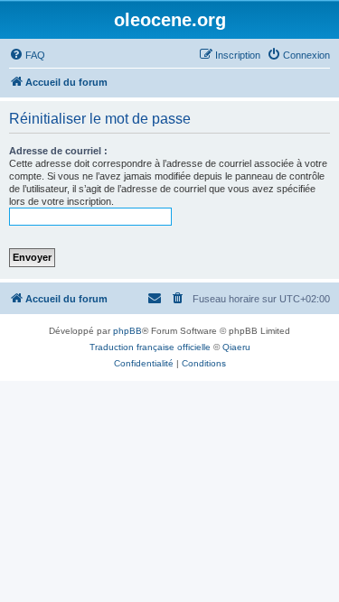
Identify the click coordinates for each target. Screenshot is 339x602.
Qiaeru (236, 347)
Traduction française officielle (150, 347)
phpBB (127, 331)
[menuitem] (27, 55)
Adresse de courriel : (58, 150)
